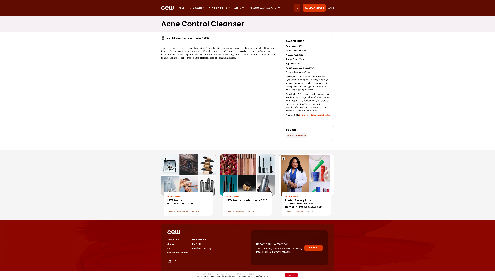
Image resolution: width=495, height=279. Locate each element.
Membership (196, 7)
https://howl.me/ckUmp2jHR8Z (314, 115)
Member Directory (201, 248)
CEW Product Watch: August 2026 (180, 202)
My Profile (197, 244)
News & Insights (218, 7)
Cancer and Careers (177, 252)
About (182, 7)
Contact (171, 244)
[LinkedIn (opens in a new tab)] (169, 261)
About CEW (173, 239)
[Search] (297, 8)
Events (237, 7)
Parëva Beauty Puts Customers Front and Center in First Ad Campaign (304, 204)
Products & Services (296, 135)
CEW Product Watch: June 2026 (246, 200)
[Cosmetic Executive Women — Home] (167, 8)
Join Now (313, 247)
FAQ (169, 248)
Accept (291, 275)
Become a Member (314, 7)
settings (265, 276)
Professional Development (262, 7)
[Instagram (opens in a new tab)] (174, 261)
